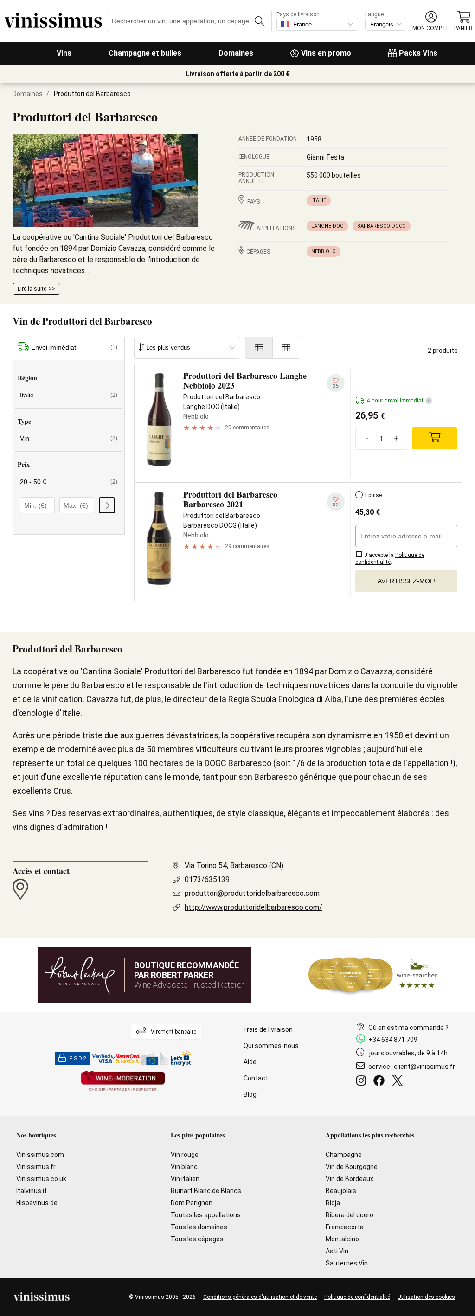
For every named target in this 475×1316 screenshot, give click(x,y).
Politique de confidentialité (357, 1297)
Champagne (344, 1154)
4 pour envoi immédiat (398, 400)
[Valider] (107, 505)
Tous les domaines (199, 1227)
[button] (430, 21)
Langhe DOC (327, 226)
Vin (68, 438)
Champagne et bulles (145, 53)
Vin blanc (184, 1166)
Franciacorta (345, 1227)
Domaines (235, 53)
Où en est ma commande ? (408, 1027)
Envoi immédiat (74, 347)
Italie (318, 201)
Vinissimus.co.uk (41, 1178)
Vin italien (185, 1178)
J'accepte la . (389, 558)
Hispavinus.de (37, 1203)
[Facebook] (380, 1082)
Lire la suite (32, 289)
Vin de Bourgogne (352, 1166)
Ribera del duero (349, 1215)
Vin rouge (185, 1154)
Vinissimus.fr (36, 1166)
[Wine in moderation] (123, 1081)
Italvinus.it (31, 1191)
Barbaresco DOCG (381, 226)
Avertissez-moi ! (407, 581)
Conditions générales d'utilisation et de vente (260, 1297)
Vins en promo (326, 53)
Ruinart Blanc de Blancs (206, 1191)
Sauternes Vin (347, 1263)
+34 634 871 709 (392, 1039)
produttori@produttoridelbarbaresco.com (252, 893)
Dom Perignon (191, 1203)
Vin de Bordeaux (349, 1178)
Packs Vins (418, 53)
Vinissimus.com (40, 1154)
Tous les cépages (197, 1239)
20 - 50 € (68, 482)
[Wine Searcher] (372, 975)
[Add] (434, 438)
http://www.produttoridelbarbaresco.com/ (253, 907)
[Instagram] (363, 1082)
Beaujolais (341, 1191)
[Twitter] (399, 1082)
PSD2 (78, 1058)
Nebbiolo (323, 252)
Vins (64, 53)
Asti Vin (337, 1251)
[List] (259, 348)
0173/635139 (207, 879)
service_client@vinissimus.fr (411, 1066)
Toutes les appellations (206, 1215)
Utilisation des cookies (426, 1297)
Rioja (333, 1203)
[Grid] (286, 348)
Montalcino (342, 1239)
